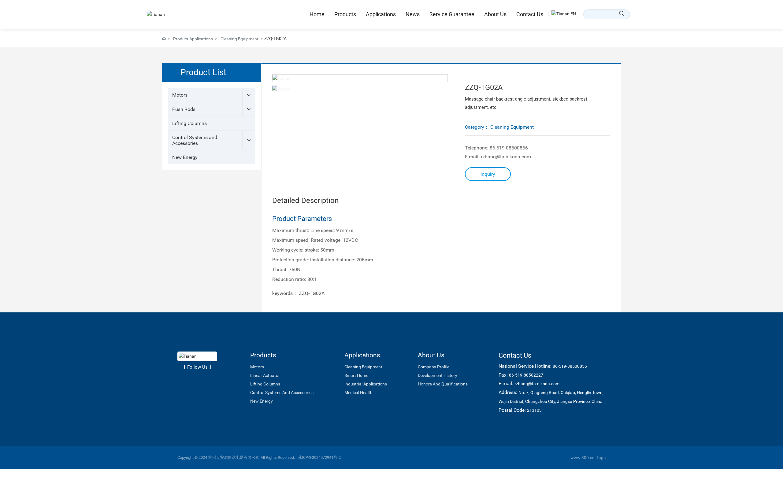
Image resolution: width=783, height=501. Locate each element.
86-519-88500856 (508, 148)
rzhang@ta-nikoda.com (506, 157)
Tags (601, 457)
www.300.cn (582, 457)
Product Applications (193, 38)
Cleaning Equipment (239, 38)
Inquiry (488, 174)
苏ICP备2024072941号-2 (319, 457)
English (564, 39)
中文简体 (565, 29)
